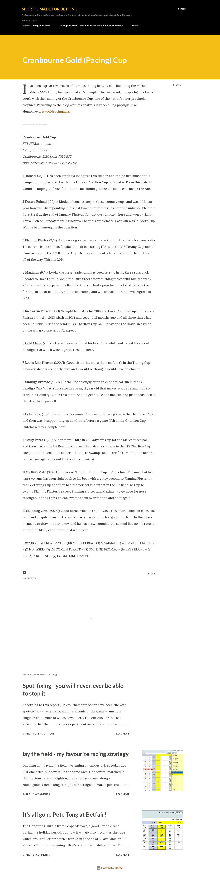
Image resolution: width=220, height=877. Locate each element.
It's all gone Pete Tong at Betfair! (64, 814)
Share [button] (177, 84)
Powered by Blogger (111, 867)
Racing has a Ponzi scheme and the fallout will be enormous (91, 25)
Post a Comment (43, 733)
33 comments (41, 794)
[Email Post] (24, 573)
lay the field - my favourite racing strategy (76, 753)
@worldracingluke (55, 111)
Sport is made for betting (49, 9)
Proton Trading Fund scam (36, 25)
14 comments (41, 854)
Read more (122, 733)
